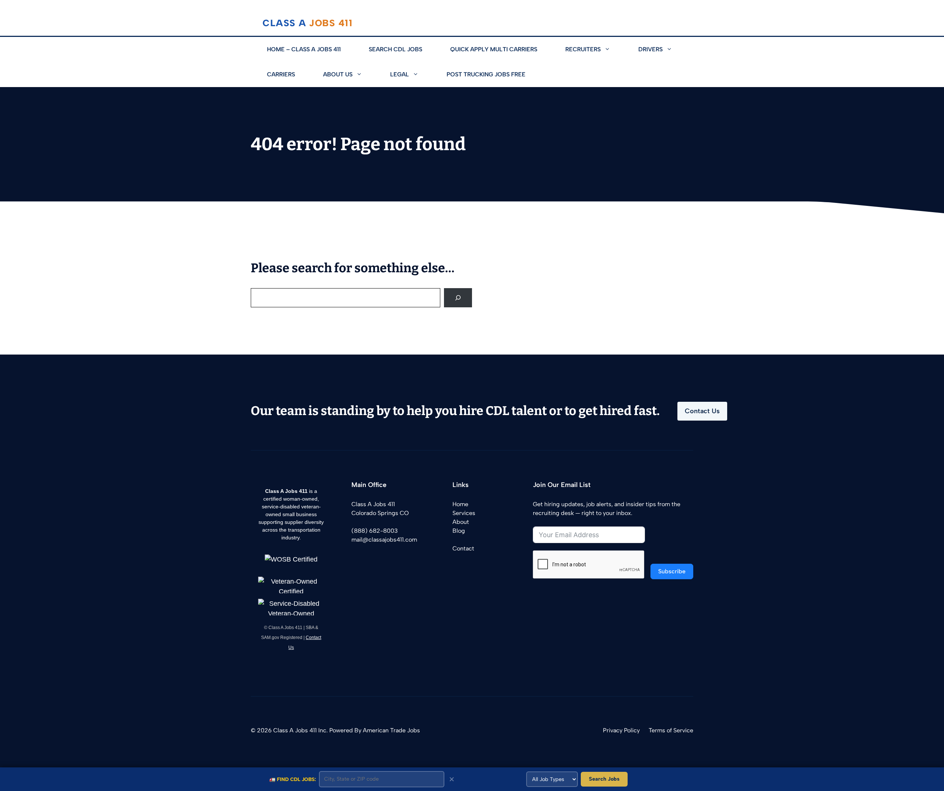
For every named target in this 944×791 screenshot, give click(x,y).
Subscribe (672, 571)
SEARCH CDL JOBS (395, 49)
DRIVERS (650, 49)
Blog (458, 530)
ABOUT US (338, 74)
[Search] (458, 297)
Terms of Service (671, 730)
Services (463, 513)
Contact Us (702, 411)
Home (460, 504)
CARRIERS (281, 74)
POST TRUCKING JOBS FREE (486, 74)
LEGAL (399, 74)
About (460, 521)
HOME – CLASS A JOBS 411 (304, 49)
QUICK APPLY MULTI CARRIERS (493, 49)
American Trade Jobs (391, 730)
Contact (463, 548)
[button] (612, 49)
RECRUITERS (583, 49)
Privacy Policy (621, 730)
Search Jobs (604, 779)
